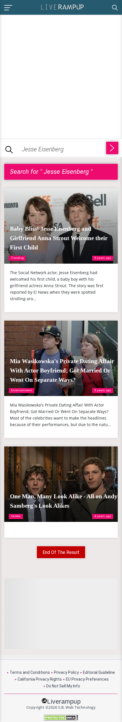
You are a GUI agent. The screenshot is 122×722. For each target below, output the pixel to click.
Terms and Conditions (30, 672)
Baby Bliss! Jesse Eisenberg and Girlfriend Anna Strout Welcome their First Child (59, 238)
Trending (17, 258)
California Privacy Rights (40, 679)
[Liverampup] (62, 6)
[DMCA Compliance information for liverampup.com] (61, 718)
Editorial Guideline (99, 672)
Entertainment (21, 390)
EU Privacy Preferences (87, 679)
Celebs (16, 516)
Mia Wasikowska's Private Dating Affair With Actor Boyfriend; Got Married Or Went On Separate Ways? (62, 370)
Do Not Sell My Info (63, 686)
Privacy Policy (66, 672)
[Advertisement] (61, 76)
